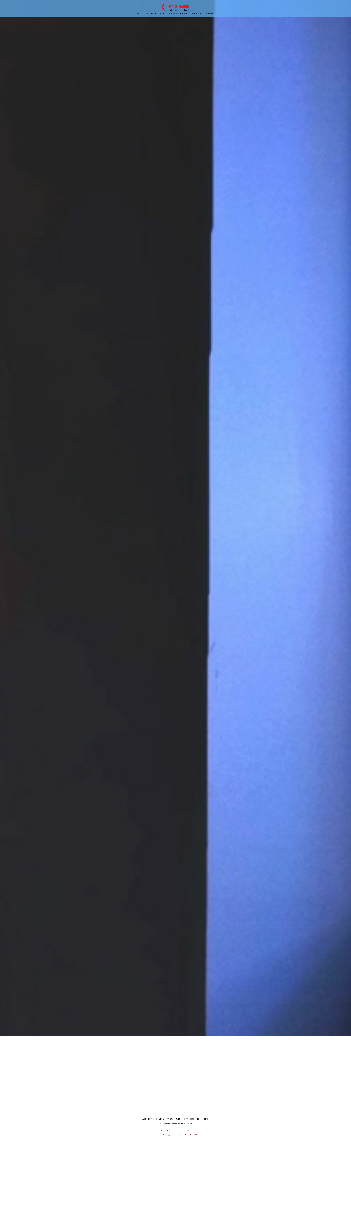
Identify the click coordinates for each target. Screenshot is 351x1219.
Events (154, 14)
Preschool (210, 14)
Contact (193, 14)
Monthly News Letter (168, 14)
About (146, 14)
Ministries (183, 14)
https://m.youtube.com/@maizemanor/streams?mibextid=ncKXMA (176, 1135)
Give (201, 14)
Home (139, 14)
